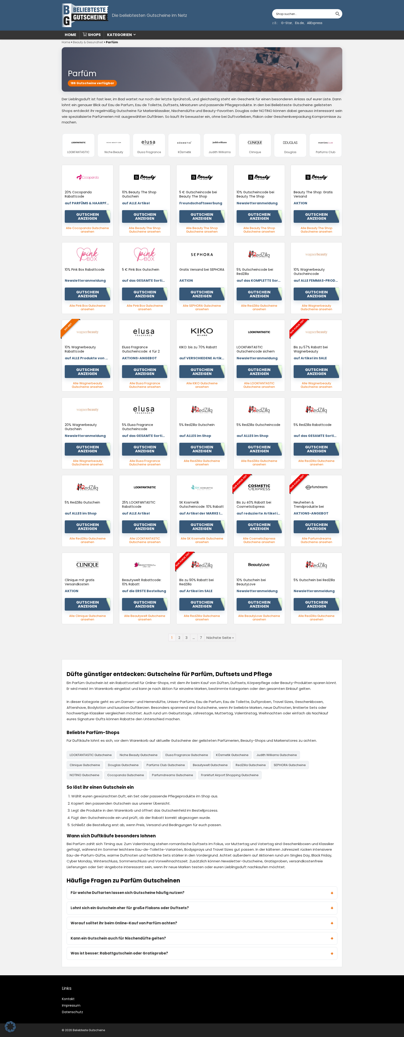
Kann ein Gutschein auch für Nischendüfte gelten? (118, 938)
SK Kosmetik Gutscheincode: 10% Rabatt (201, 504)
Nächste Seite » (220, 637)
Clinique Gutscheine (85, 765)
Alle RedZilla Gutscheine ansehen (259, 307)
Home (70, 34)
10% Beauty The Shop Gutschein (139, 194)
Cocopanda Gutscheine (125, 775)
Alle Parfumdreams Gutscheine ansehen (316, 540)
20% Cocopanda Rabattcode (78, 194)
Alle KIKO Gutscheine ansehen (202, 385)
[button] (10, 1026)
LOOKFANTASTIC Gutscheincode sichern (256, 349)
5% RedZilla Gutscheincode (258, 424)
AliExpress (314, 23)
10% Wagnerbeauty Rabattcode (80, 349)
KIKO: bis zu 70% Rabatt (198, 347)
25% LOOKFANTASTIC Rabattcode (138, 504)
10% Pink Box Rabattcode (85, 269)
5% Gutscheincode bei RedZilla (255, 271)
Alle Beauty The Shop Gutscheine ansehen (145, 230)
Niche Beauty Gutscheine (139, 755)
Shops (94, 34)
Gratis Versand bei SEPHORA (201, 269)
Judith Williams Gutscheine (276, 755)
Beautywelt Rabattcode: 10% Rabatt (141, 582)
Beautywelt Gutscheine (210, 765)
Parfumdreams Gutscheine (172, 775)
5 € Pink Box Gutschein (140, 269)
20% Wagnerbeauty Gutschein (81, 426)
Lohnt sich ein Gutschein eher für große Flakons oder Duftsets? (130, 907)
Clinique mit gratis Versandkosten (79, 582)
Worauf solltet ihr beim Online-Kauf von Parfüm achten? (124, 923)
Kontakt (68, 999)
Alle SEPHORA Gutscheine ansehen (202, 307)
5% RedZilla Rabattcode (313, 424)
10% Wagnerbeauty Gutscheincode (309, 271)
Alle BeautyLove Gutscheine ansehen (259, 617)
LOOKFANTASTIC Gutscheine (91, 755)
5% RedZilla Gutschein (197, 424)
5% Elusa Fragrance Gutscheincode (137, 426)
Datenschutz (72, 1012)
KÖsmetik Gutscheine (232, 755)
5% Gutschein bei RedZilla (314, 580)
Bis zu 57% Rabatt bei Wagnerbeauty (311, 349)
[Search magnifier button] (337, 14)
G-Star (286, 23)
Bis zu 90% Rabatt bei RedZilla (196, 582)
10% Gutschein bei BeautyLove (251, 582)
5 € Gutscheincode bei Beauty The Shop (198, 194)
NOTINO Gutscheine (84, 775)
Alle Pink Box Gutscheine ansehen (87, 307)
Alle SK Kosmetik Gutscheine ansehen (202, 540)
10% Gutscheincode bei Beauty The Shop (255, 194)
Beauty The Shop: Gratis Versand (313, 194)
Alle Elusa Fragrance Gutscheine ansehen (145, 385)
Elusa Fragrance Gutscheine (187, 755)
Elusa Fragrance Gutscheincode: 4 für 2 (141, 349)
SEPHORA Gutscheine (290, 765)
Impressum (71, 1005)
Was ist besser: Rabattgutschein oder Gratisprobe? (119, 953)
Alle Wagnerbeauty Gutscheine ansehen (316, 307)
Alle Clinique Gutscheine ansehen (87, 617)
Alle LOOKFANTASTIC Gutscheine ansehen (259, 385)
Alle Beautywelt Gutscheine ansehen (144, 617)
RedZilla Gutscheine (251, 765)
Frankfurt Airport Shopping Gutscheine (230, 775)
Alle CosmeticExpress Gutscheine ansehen (259, 540)
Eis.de (299, 23)
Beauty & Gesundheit (88, 42)
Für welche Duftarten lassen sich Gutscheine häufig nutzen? (127, 892)
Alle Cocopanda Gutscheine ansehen (87, 230)
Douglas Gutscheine (123, 765)
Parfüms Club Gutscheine (166, 765)
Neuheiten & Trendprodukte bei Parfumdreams (309, 506)
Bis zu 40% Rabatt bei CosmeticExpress (254, 504)
